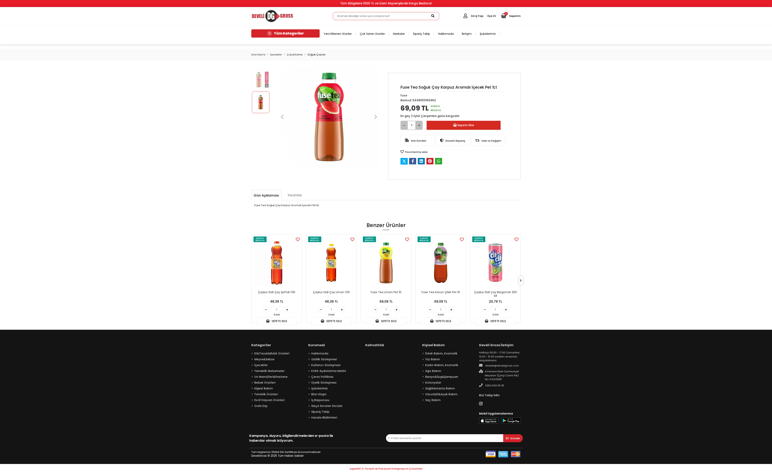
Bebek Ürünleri (264, 383)
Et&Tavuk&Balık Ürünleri (271, 353)
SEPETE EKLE (279, 321)
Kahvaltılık (374, 345)
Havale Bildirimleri (324, 418)
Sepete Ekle (465, 125)
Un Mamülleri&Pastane (270, 377)
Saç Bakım (432, 400)
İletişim (467, 34)
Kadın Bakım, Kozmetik (441, 365)
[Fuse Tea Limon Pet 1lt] (386, 262)
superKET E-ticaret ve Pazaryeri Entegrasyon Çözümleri (386, 469)
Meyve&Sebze (264, 359)
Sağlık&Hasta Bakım (440, 388)
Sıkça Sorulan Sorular (327, 406)
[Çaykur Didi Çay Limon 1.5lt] (331, 262)
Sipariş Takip (421, 34)
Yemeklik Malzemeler (269, 371)
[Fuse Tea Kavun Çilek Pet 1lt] (441, 262)
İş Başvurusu (320, 400)
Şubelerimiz (488, 34)
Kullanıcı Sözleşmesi (325, 365)
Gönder (515, 438)
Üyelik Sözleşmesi (323, 383)
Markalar (399, 34)
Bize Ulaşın (318, 394)
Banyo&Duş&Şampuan (441, 377)
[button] (511, 16)
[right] (520, 280)
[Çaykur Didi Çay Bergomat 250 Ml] (495, 262)
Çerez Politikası (322, 377)
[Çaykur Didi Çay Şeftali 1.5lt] (277, 262)
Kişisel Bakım (263, 388)
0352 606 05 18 (494, 385)
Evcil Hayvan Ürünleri (269, 400)
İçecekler (261, 365)
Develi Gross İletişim (496, 345)
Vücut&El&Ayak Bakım (441, 394)
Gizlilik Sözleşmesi (324, 359)
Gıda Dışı (260, 406)
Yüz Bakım (432, 359)
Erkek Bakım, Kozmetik (441, 353)
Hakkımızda (446, 34)
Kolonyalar (433, 383)
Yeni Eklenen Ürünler (338, 34)
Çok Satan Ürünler (372, 34)
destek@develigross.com (502, 366)
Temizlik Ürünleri (266, 394)
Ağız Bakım (433, 371)
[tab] (266, 195)
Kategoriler (261, 345)
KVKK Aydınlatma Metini (328, 371)
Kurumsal (316, 345)
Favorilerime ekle (416, 152)
